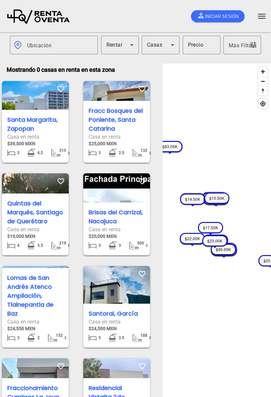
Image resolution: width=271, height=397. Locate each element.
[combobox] (60, 45)
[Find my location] (263, 104)
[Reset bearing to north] (263, 91)
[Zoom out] (263, 81)
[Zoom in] (263, 71)
